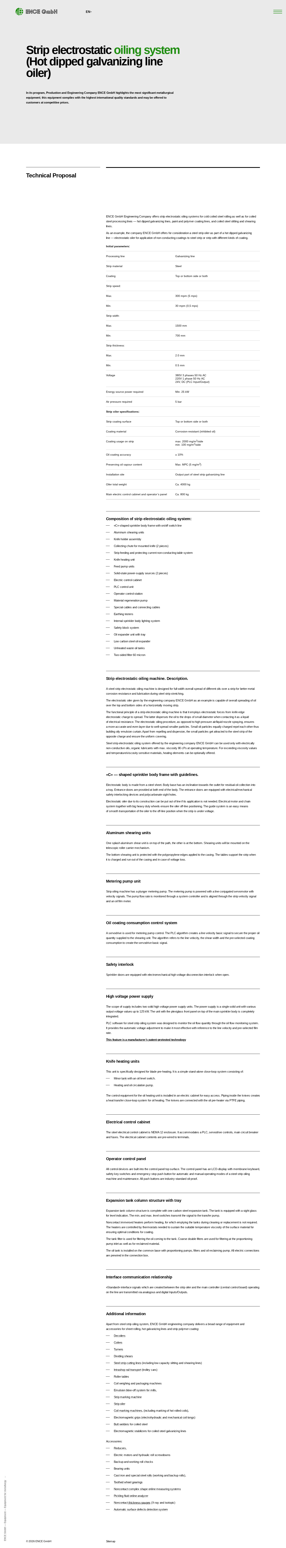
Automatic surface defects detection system (141, 1509)
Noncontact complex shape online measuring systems (147, 1489)
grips (137, 1417)
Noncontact (121, 1502)
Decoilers (119, 1335)
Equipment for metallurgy (5, 1494)
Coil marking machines (128, 1410)
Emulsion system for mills (135, 1390)
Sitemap (110, 1541)
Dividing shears (123, 1356)
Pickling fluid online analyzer (131, 1495)
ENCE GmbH (5, 1534)
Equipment (5, 1517)
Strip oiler (119, 1403)
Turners (118, 1349)
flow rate (144, 896)
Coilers (118, 1342)
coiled (220, 221)
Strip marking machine (128, 1397)
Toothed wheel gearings (128, 1482)
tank (124, 1078)
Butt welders (121, 1424)
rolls (149, 1475)
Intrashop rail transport (127, 1369)
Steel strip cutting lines (127, 1363)
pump (149, 1085)
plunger (142, 891)
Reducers (120, 1448)
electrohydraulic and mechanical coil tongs (168, 1417)
